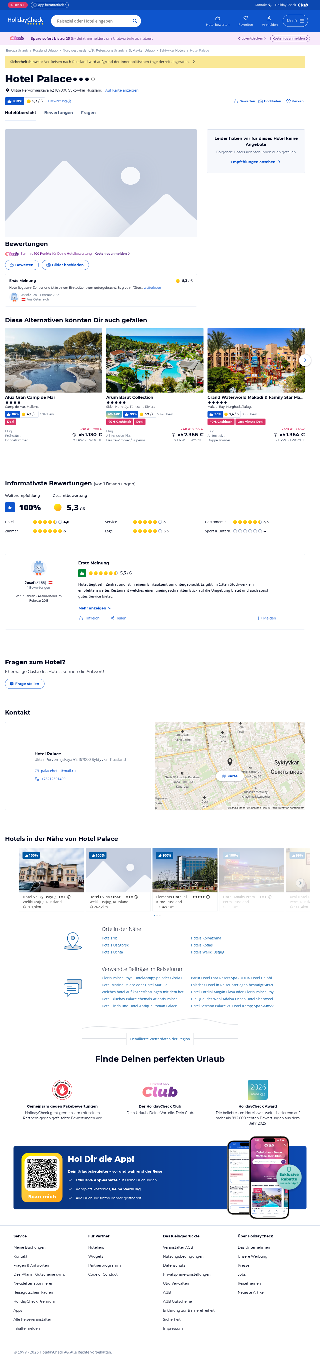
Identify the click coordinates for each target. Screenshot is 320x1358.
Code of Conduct (103, 1274)
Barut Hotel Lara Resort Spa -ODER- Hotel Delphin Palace (234, 977)
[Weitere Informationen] (74, 435)
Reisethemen (249, 1283)
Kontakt (261, 5)
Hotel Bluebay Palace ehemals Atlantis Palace (140, 998)
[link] (217, 21)
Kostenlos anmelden (288, 38)
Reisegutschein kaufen (33, 1292)
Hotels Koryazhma (206, 938)
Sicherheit (172, 1319)
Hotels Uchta (112, 952)
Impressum (173, 1328)
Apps (18, 1310)
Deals (16, 5)
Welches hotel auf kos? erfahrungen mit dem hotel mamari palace (145, 991)
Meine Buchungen (30, 1247)
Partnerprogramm (104, 1265)
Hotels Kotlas (202, 945)
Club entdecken (250, 38)
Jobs (242, 1274)
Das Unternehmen (254, 1247)
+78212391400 (54, 778)
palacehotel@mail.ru (58, 770)
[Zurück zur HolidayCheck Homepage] (25, 21)
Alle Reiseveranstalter (32, 1319)
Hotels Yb (110, 938)
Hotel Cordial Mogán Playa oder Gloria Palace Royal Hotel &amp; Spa (234, 991)
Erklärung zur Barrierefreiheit (189, 1310)
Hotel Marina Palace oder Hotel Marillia (135, 984)
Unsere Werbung (253, 1256)
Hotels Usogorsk (115, 945)
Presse (243, 1265)
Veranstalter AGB (178, 1247)
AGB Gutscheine (177, 1301)
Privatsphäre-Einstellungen (186, 1274)
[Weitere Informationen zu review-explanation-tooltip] (69, 101)
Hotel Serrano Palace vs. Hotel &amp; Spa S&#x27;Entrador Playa (234, 1005)
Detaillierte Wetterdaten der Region (160, 1039)
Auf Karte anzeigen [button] (121, 90)
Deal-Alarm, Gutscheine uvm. (39, 1274)
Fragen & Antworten (31, 1265)
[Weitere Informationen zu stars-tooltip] (92, 79)
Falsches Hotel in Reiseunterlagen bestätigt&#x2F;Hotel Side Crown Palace (234, 984)
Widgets (95, 1256)
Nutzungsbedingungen (183, 1256)
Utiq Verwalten (176, 1283)
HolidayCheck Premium (34, 1301)
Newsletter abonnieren (33, 1283)
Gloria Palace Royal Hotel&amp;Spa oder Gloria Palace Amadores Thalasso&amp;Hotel (145, 977)
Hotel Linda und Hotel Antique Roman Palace (139, 1005)
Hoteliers (96, 1247)
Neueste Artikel (251, 1292)
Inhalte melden (27, 1328)
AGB (167, 1292)
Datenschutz (174, 1265)
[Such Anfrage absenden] (135, 21)
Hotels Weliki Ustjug (207, 952)
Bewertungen (58, 112)
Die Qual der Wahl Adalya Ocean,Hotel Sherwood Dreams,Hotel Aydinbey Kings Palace (234, 998)
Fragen (88, 112)
